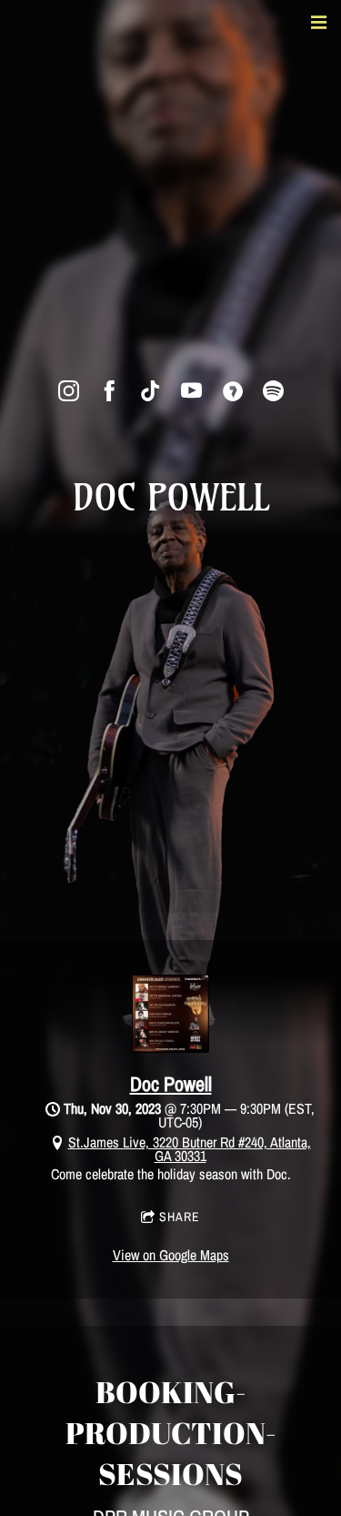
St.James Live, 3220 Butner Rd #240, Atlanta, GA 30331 (189, 1149)
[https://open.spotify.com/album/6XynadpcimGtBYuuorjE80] (273, 390)
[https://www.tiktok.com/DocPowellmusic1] (150, 390)
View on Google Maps (171, 1255)
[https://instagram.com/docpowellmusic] (68, 390)
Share (179, 1216)
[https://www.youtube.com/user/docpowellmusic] (191, 390)
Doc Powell (171, 1083)
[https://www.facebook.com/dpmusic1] (109, 390)
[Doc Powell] (170, 1047)
